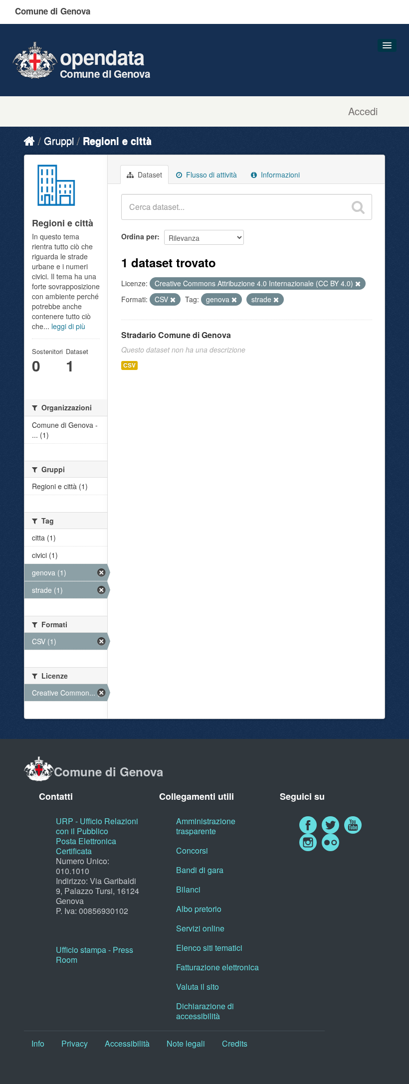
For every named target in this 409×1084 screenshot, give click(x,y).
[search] (358, 206)
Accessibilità (127, 1043)
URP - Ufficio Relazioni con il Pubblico (97, 826)
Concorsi (192, 850)
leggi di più (68, 326)
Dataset (149, 175)
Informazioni (279, 175)
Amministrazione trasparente (205, 826)
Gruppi (59, 140)
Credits (234, 1043)
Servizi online (200, 928)
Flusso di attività (210, 175)
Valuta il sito (197, 986)
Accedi (363, 111)
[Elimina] (358, 284)
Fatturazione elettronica (217, 967)
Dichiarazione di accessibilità (205, 1011)
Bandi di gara (199, 870)
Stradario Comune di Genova (176, 335)
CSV (129, 365)
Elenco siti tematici (209, 947)
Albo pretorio (198, 908)
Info (37, 1043)
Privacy (74, 1043)
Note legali (186, 1043)
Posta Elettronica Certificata (86, 846)
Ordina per (139, 236)
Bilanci (188, 889)
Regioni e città (117, 140)
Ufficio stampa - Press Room (94, 954)
